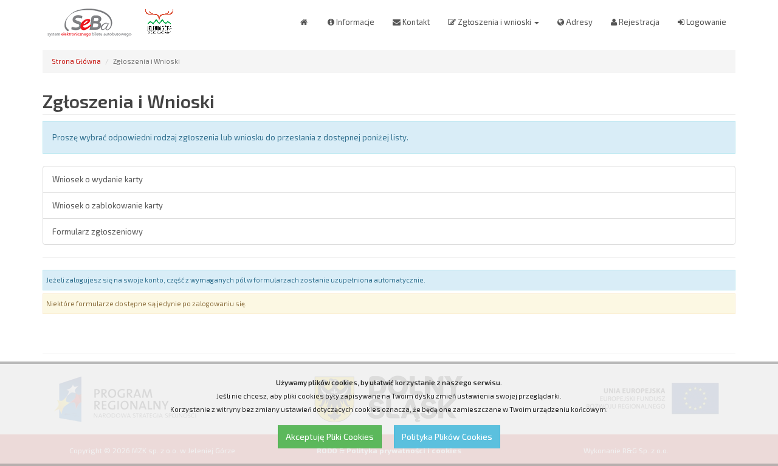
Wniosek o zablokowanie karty (107, 205)
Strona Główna (76, 61)
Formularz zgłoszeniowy (97, 231)
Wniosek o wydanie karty (97, 179)
